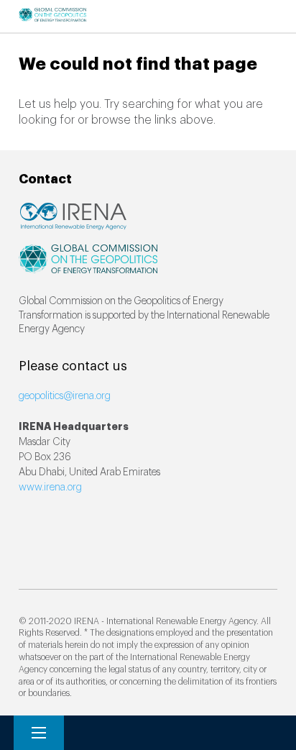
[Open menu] (39, 732)
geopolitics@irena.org (65, 396)
